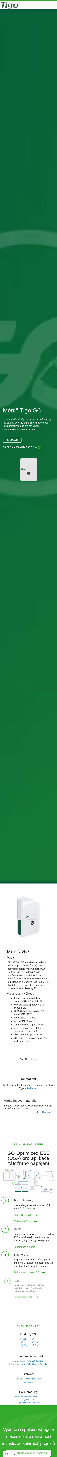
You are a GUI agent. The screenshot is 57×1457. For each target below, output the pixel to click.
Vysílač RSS (28, 1399)
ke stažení (12, 440)
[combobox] (10, 1454)
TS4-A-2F (23, 1339)
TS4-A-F (23, 1342)
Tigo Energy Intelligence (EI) (28, 1379)
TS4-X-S (34, 1342)
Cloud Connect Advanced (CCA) (28, 1396)
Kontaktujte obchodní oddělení (28, 1453)
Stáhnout (47, 1112)
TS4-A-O (23, 1345)
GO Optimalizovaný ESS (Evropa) (28, 1361)
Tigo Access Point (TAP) (29, 1402)
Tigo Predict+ (29, 1382)
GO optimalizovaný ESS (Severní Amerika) (28, 1364)
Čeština (8, 1454)
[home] (10, 5)
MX (37, 1112)
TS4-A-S (23, 1348)
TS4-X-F (34, 1339)
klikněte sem (31, 1088)
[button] (53, 5)
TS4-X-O (34, 1345)
